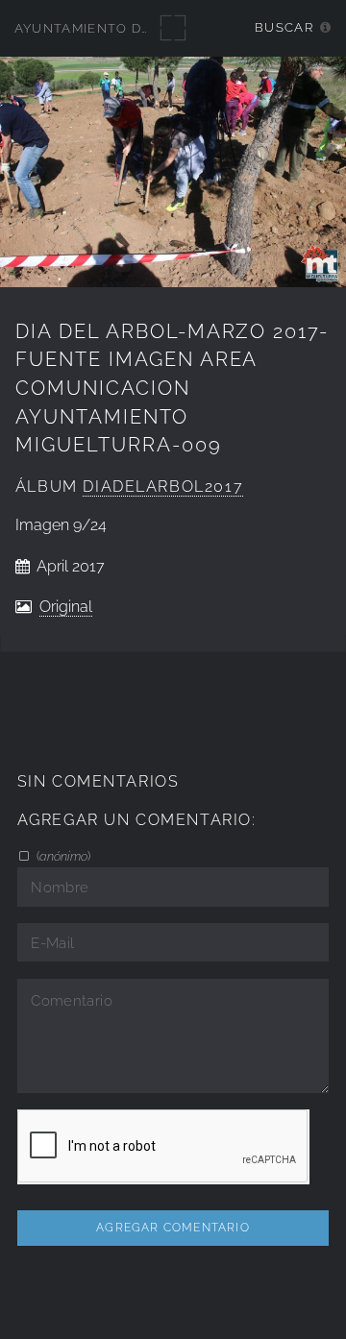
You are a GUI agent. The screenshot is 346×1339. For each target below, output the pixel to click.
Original (65, 606)
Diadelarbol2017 (163, 486)
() (62, 856)
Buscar (284, 27)
